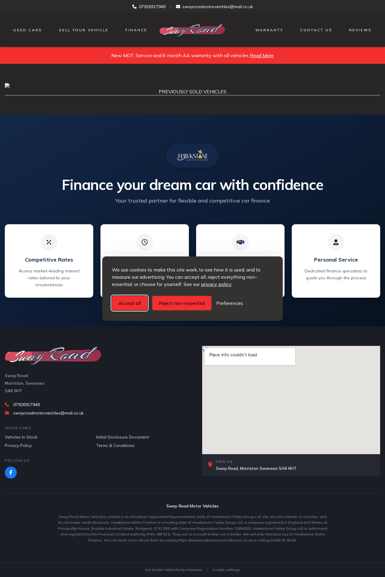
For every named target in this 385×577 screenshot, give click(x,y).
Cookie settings (226, 569)
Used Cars (27, 30)
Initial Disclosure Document (122, 437)
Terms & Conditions (115, 445)
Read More (262, 55)
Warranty (269, 30)
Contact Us (316, 30)
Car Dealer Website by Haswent (173, 569)
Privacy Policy (18, 445)
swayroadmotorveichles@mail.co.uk (218, 6)
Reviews (360, 30)
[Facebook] (11, 473)
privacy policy (216, 284)
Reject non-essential (182, 303)
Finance (136, 30)
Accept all (130, 303)
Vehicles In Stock (21, 437)
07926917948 (152, 6)
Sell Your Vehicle (84, 30)
